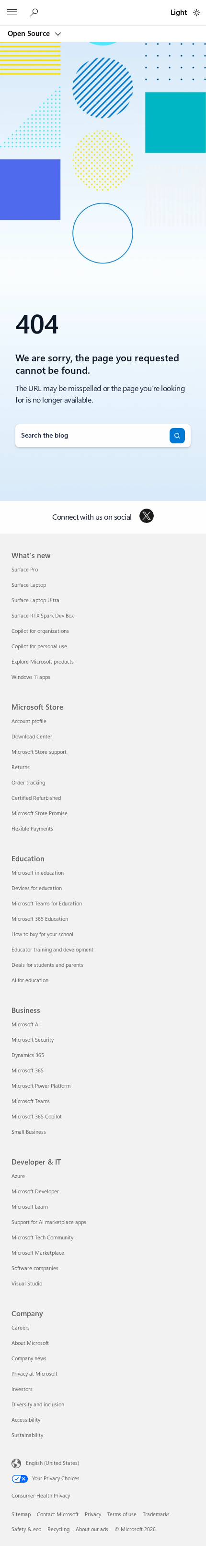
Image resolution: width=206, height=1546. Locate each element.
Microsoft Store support (39, 752)
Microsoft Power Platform (40, 1086)
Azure (18, 1176)
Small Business (28, 1132)
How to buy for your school (42, 934)
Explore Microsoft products (42, 662)
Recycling (58, 1529)
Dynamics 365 (27, 1055)
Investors (22, 1389)
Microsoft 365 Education (39, 919)
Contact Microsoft (58, 1514)
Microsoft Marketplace (37, 1253)
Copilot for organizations (40, 631)
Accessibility (25, 1420)
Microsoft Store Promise (39, 813)
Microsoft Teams (30, 1101)
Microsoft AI (25, 1025)
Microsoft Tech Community (42, 1238)
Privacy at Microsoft (34, 1374)
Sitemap (21, 1514)
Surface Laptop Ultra (35, 600)
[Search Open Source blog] (35, 12)
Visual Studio (26, 1284)
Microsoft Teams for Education (46, 904)
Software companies (34, 1268)
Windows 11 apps (30, 677)
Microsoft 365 (27, 1071)
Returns (20, 767)
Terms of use (122, 1514)
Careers (20, 1328)
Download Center (31, 737)
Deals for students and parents (47, 965)
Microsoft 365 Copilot (36, 1117)
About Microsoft (30, 1343)
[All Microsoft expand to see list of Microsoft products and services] (11, 12)
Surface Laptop (28, 585)
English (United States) (52, 1463)
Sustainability (27, 1435)
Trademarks (156, 1514)
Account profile (28, 721)
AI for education (29, 980)
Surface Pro (24, 570)
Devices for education (36, 888)
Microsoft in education (37, 873)
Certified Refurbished (36, 798)
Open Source (30, 33)
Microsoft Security (32, 1040)
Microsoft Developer (35, 1192)
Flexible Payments (32, 829)
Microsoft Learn (29, 1207)
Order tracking (28, 783)
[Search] (177, 435)
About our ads (92, 1529)
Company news (28, 1359)
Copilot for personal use (39, 646)
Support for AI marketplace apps (48, 1222)
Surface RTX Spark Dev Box (42, 616)
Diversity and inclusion (37, 1405)
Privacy (93, 1514)
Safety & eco (26, 1529)
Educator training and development (52, 950)
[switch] (196, 12)
